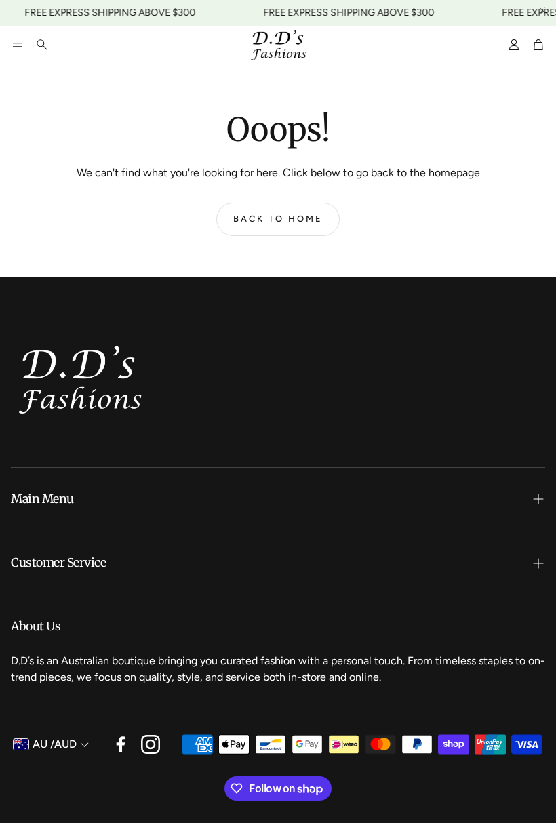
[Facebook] (120, 744)
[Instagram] (150, 744)
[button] (17, 44)
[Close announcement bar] (542, 10)
